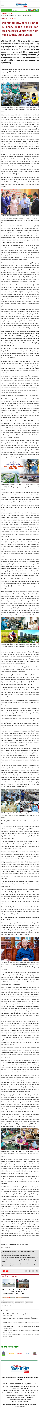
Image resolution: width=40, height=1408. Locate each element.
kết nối (5, 1271)
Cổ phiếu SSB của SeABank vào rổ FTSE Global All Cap (16, 1255)
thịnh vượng (29, 1302)
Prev (3, 1353)
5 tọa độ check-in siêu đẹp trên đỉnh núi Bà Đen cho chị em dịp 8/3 (21, 1322)
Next (34, 1353)
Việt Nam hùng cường (7, 1305)
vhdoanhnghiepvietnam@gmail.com (20, 1399)
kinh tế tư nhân (19, 1302)
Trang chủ (4, 18)
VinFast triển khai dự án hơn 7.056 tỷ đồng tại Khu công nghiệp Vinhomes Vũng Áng (9, 1293)
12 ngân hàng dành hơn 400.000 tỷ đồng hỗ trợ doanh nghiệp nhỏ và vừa (20, 1257)
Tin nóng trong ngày (9, 1276)
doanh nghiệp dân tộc (7, 1302)
